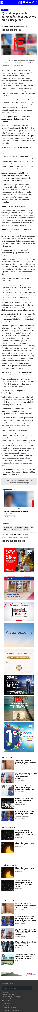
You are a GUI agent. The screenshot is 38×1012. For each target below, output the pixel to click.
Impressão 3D (16, 529)
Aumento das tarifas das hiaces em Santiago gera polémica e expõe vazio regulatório (25, 956)
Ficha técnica (6, 1003)
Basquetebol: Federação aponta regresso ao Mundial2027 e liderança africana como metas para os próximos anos (25, 814)
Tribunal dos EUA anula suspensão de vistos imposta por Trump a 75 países (25, 762)
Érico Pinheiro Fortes (21, 527)
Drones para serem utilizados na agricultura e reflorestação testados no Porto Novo (17, 511)
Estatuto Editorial (7, 1005)
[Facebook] (3, 30)
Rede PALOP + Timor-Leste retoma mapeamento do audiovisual (24, 800)
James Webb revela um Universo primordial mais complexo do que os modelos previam (24, 833)
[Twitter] (7, 30)
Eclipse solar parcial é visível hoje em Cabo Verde (24, 844)
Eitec (3, 9)
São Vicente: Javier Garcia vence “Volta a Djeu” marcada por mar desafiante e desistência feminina (26, 776)
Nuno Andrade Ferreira (11, 26)
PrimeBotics (8, 527)
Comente (12, 483)
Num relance (7, 1001)
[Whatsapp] (11, 30)
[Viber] (15, 541)
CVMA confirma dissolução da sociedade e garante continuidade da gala (25, 944)
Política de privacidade (9, 1007)
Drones (26, 529)
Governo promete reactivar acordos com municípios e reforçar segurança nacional (24, 788)
